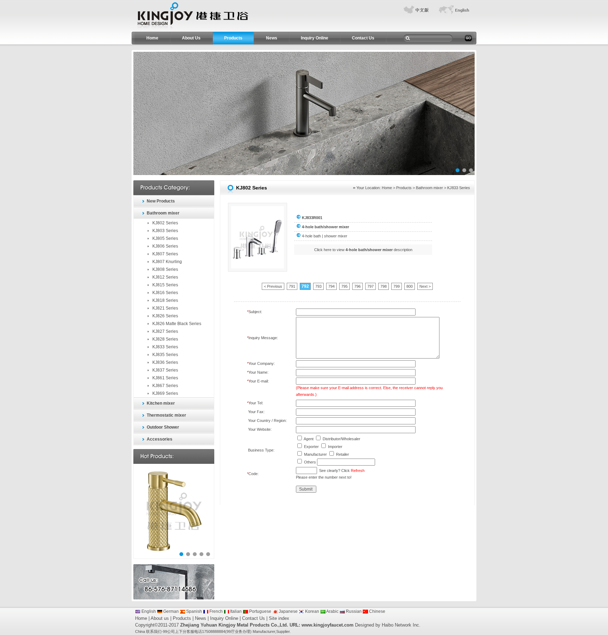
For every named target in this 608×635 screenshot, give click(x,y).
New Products (161, 201)
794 (331, 286)
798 (383, 286)
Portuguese (259, 611)
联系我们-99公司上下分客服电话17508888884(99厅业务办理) (199, 631)
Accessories (159, 439)
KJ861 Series (165, 377)
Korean (311, 611)
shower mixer (335, 236)
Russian (353, 611)
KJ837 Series (165, 370)
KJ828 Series (165, 339)
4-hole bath (311, 236)
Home (152, 38)
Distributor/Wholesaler (341, 439)
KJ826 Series (165, 315)
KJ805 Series (165, 238)
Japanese (288, 611)
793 (318, 286)
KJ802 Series (165, 222)
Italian (235, 611)
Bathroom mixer (163, 213)
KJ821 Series (165, 308)
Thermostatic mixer (166, 415)
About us (160, 618)
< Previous (273, 286)
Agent (309, 439)
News (271, 38)
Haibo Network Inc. (401, 625)
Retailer (342, 454)
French (215, 611)
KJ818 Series (165, 300)
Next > (425, 286)
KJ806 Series (165, 246)
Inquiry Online (314, 38)
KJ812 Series (165, 277)
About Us (191, 38)
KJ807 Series (165, 253)
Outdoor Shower (163, 427)
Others (310, 462)
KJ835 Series (165, 354)
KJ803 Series (165, 230)
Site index (279, 618)
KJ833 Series (165, 346)
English (148, 611)
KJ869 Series (165, 393)
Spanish (193, 611)
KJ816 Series (165, 292)
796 (357, 286)
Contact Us (363, 38)
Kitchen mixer (161, 403)
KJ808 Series (165, 269)
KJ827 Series (165, 331)
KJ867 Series (165, 385)
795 (344, 286)
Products (233, 38)
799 (396, 286)
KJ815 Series (165, 284)
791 (292, 286)
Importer (335, 446)
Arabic (331, 611)
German (170, 611)
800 (409, 286)
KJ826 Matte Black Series (176, 323)
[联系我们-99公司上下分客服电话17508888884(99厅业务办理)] (191, 30)
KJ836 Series (165, 362)
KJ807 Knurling (167, 261)
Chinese (376, 611)
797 (370, 286)
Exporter (311, 446)
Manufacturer (315, 454)
